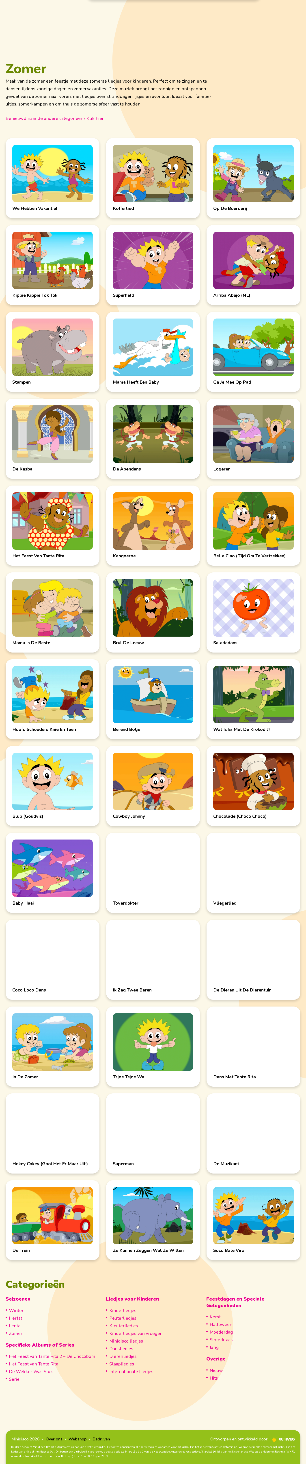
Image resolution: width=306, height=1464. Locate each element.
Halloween (221, 1324)
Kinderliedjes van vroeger (135, 1333)
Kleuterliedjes (123, 1326)
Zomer (15, 1333)
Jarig (214, 1347)
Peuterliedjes (122, 1318)
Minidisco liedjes (126, 1341)
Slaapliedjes (121, 1364)
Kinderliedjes (122, 1311)
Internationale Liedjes (131, 1372)
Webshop (78, 1439)
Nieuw (216, 1370)
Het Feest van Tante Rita (33, 1364)
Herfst (15, 1318)
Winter (16, 1311)
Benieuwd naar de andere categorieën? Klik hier (55, 118)
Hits (214, 1378)
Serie (14, 1379)
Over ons (54, 1439)
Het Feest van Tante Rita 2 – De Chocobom (52, 1356)
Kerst (215, 1317)
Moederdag (221, 1332)
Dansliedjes (121, 1349)
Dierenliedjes (123, 1356)
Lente (15, 1326)
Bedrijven (101, 1439)
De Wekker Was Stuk (31, 1372)
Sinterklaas (221, 1340)
